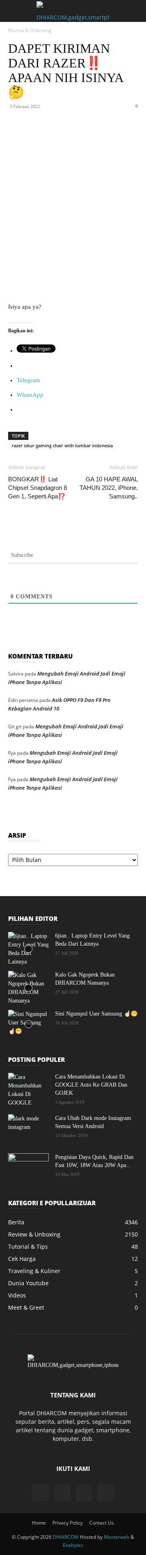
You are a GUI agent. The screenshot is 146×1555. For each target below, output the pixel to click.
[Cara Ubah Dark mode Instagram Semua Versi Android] (28, 1128)
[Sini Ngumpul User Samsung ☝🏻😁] (28, 1024)
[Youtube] (106, 1493)
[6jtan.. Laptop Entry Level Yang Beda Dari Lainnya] (28, 949)
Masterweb (116, 1536)
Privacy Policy (67, 1522)
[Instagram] (40, 1492)
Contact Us (101, 1522)
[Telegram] (135, 136)
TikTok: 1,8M (95, 12)
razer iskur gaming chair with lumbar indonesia (62, 445)
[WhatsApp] (79, 136)
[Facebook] (42, 136)
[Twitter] (60, 136)
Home (39, 1522)
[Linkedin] (98, 136)
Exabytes (73, 1545)
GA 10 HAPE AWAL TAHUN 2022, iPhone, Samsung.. (108, 488)
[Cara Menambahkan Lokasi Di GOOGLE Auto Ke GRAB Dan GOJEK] (28, 1090)
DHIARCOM (66, 1536)
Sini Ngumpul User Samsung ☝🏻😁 (96, 1014)
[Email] (116, 136)
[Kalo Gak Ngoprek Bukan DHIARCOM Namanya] (28, 988)
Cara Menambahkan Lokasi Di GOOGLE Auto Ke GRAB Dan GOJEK (91, 1085)
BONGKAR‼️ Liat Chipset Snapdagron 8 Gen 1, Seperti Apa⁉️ (37, 488)
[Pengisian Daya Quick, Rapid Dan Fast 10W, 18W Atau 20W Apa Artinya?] (28, 1167)
